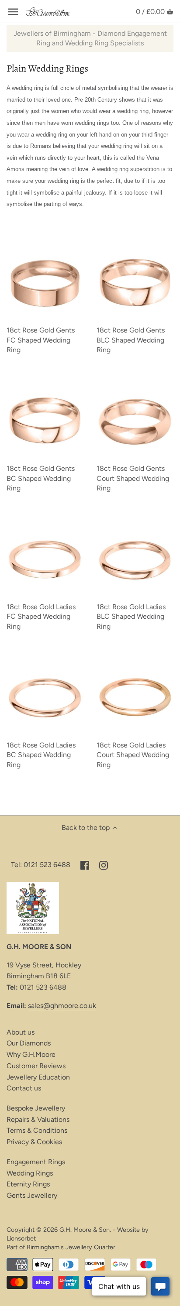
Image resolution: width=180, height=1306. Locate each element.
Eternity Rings (28, 1184)
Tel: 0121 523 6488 (40, 864)
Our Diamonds (29, 1043)
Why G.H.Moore (31, 1054)
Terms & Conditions (37, 1130)
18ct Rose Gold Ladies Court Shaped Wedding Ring (133, 755)
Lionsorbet (21, 1238)
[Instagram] (103, 865)
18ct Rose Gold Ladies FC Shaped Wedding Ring (41, 617)
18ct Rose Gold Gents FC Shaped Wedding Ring (41, 340)
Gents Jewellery (32, 1195)
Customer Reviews (36, 1066)
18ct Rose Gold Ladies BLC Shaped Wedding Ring (131, 617)
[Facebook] (84, 865)
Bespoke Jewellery (36, 1108)
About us (21, 1032)
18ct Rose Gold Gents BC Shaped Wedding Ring (41, 478)
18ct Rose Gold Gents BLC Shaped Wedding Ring (131, 340)
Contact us (24, 1088)
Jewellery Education (38, 1077)
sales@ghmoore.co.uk (62, 1005)
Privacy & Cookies (34, 1142)
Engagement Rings (36, 1162)
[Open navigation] (13, 11)
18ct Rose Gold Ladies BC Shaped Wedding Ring (41, 755)
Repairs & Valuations (38, 1119)
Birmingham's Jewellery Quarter (71, 1247)
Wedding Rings (30, 1173)
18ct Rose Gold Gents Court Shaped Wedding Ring (133, 478)
